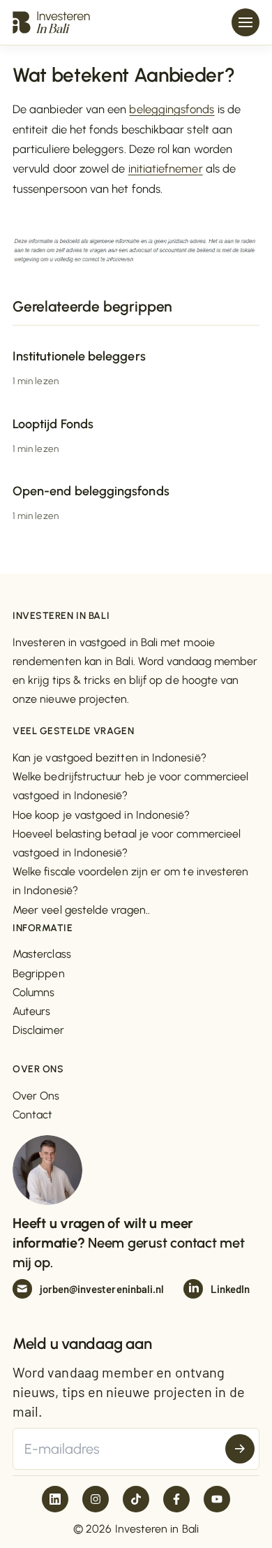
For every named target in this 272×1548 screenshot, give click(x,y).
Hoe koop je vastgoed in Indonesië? (101, 815)
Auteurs (32, 1011)
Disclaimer (38, 1030)
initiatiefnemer (165, 168)
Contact (33, 1114)
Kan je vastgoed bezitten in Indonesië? (109, 757)
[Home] (51, 22)
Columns (34, 992)
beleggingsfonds (171, 109)
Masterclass (42, 954)
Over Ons (36, 1095)
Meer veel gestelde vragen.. (81, 910)
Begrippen (39, 973)
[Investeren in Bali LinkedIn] (55, 1499)
